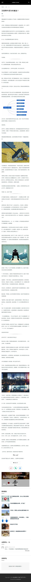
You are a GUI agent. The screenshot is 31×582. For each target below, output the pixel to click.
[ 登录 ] (13, 566)
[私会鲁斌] (15, 2)
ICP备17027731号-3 (21, 577)
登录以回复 (27, 550)
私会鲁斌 (15, 577)
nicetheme (18, 579)
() (16, 462)
